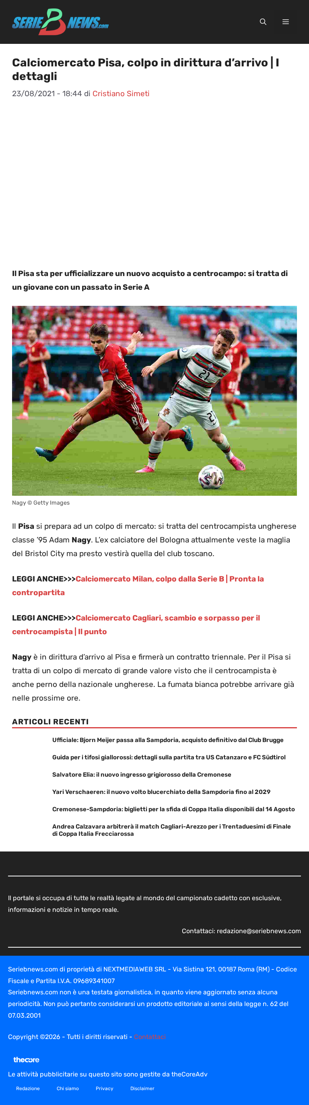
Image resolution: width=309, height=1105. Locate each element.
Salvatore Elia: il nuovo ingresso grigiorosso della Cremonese (141, 774)
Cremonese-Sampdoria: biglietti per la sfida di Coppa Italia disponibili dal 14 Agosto (173, 809)
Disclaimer (142, 1088)
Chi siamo (68, 1088)
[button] (263, 22)
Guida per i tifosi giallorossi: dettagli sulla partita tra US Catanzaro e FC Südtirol (169, 757)
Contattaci (150, 1037)
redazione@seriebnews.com (259, 931)
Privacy (104, 1088)
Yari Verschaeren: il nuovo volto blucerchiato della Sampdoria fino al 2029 (161, 792)
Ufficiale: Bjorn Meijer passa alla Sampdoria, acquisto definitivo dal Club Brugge (168, 740)
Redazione (28, 1088)
